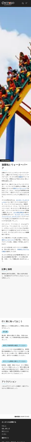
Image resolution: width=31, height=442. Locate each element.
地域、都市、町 (6, 428)
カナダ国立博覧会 (18, 212)
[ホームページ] (8, 4)
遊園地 (20, 177)
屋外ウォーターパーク (19, 188)
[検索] (23, 3)
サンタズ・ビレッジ (20, 214)
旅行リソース (5, 431)
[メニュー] (26, 3)
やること (4, 425)
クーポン (4, 434)
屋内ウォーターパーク (8, 240)
